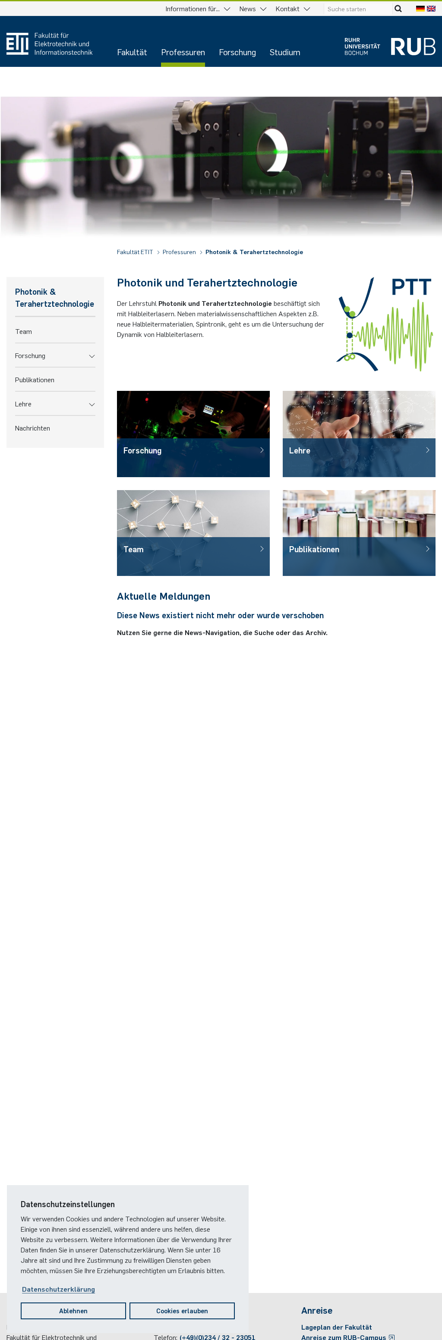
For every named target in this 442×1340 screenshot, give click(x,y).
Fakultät (132, 51)
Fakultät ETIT (136, 251)
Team (23, 331)
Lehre (23, 403)
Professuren (183, 51)
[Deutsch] (420, 8)
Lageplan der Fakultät (336, 1326)
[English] (431, 8)
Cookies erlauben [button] (182, 1310)
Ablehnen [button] (73, 1310)
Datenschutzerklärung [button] (58, 1288)
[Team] (193, 533)
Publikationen (34, 379)
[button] (91, 355)
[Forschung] (193, 434)
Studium (285, 51)
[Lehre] (359, 434)
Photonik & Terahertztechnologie (254, 251)
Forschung (237, 51)
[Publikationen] (359, 533)
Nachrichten (32, 427)
